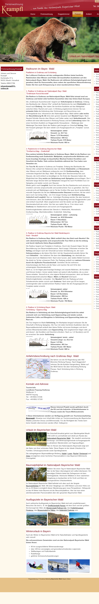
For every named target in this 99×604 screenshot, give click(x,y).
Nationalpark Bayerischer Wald (58, 438)
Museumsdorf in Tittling (46, 510)
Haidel (64, 453)
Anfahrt (89, 14)
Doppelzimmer (64, 14)
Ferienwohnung (47, 14)
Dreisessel (83, 453)
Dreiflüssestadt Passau (56, 505)
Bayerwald (30, 418)
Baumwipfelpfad (32, 486)
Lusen (69, 453)
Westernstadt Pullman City (56, 508)
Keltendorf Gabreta (67, 510)
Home (32, 14)
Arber (28, 456)
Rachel (75, 453)
